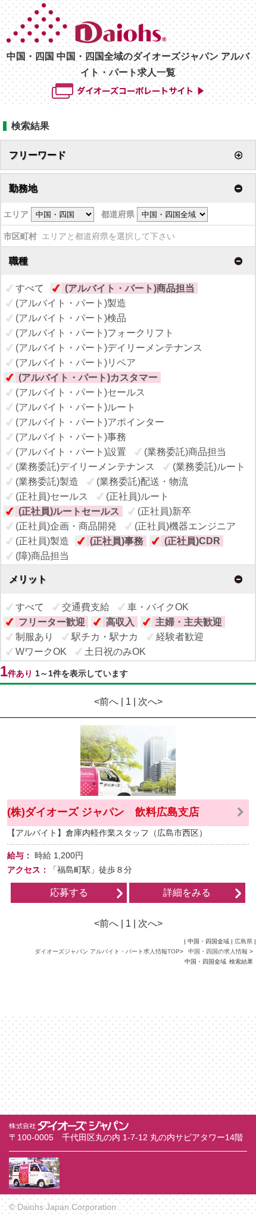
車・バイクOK (158, 607)
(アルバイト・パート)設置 (70, 452)
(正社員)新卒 (164, 511)
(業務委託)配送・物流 (142, 481)
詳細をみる (187, 892)
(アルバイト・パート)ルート (75, 407)
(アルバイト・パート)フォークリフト (94, 333)
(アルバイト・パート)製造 (70, 303)
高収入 (120, 622)
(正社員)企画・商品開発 (66, 526)
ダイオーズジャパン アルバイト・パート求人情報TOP (107, 951)
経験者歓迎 (180, 637)
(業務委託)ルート (209, 467)
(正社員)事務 (116, 541)
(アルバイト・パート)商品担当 (130, 288)
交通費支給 (86, 607)
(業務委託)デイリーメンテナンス (85, 467)
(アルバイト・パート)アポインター (89, 422)
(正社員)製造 (42, 541)
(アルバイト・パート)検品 (70, 318)
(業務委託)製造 (47, 481)
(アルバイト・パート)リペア (75, 362)
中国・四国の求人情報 (218, 951)
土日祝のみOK (115, 652)
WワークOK (41, 652)
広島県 (243, 941)
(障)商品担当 (42, 556)
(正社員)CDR (192, 541)
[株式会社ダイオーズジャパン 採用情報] (129, 40)
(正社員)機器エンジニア (185, 526)
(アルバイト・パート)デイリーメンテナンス (108, 348)
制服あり (34, 637)
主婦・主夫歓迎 (188, 622)
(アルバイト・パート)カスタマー (88, 377)
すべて (29, 288)
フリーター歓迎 (51, 622)
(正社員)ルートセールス (69, 511)
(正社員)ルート (137, 496)
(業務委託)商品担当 (185, 452)
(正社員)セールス (51, 496)
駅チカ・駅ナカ (104, 637)
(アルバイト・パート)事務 (70, 437)
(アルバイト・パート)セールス (80, 392)
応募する (69, 892)
